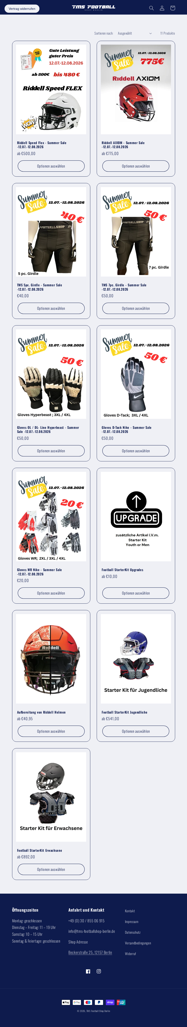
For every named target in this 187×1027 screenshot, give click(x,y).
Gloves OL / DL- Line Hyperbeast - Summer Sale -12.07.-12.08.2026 (48, 429)
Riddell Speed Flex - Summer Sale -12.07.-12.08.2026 (42, 145)
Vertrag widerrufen (22, 8)
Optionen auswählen (51, 166)
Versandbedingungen (138, 942)
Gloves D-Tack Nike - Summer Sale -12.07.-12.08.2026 (127, 429)
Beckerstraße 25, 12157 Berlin (90, 952)
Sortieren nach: (103, 33)
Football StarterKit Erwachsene (39, 850)
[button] (151, 8)
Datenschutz (133, 932)
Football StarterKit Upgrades (122, 570)
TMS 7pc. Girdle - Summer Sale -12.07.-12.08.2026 (124, 287)
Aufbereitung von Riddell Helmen (41, 712)
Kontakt (130, 910)
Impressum (131, 921)
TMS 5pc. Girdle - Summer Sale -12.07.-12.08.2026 (39, 287)
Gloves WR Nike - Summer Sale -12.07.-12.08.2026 (39, 572)
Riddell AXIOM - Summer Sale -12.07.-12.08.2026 (123, 145)
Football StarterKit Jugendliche (124, 712)
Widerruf (130, 953)
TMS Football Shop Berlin (98, 1011)
